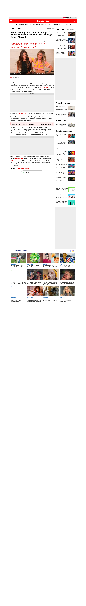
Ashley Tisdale (44, 87)
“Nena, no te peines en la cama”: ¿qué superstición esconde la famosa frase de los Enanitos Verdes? (61, 108)
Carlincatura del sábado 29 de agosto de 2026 (61, 125)
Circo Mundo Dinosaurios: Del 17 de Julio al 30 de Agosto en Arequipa (61, 179)
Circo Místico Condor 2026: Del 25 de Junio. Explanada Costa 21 (61, 159)
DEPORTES (49, 24)
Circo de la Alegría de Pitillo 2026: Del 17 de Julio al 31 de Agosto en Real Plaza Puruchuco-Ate (61, 173)
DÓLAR (61, 24)
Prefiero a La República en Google (31, 171)
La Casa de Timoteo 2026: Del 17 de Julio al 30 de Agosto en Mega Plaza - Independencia (61, 166)
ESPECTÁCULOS (56, 24)
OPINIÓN (26, 24)
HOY (10, 17)
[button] (11, 21)
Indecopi (51, 17)
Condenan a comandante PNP (59, 17)
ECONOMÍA (31, 24)
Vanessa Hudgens (23, 113)
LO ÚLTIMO (17, 24)
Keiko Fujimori (28, 17)
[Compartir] (52, 76)
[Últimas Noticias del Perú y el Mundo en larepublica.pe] (43, 21)
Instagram (13, 160)
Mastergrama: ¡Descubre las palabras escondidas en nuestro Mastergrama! (62, 190)
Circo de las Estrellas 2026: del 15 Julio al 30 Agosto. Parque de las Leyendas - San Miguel (61, 153)
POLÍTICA (22, 24)
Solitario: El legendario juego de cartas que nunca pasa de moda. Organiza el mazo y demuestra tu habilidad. (62, 196)
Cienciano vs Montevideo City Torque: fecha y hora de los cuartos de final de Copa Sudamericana (61, 136)
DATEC (65, 24)
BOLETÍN (69, 24)
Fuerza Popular (36, 17)
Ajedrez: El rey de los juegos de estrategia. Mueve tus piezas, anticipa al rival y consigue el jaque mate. (61, 203)
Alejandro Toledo (44, 17)
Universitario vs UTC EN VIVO (18, 17)
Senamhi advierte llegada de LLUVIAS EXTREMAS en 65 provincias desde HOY (62, 142)
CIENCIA (45, 24)
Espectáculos (16, 28)
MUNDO (41, 24)
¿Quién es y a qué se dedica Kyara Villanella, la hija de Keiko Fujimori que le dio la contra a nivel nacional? (61, 115)
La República (16, 77)
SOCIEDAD (36, 24)
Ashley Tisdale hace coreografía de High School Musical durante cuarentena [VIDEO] (32, 124)
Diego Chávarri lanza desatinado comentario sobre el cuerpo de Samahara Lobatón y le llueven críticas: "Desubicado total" (60, 55)
